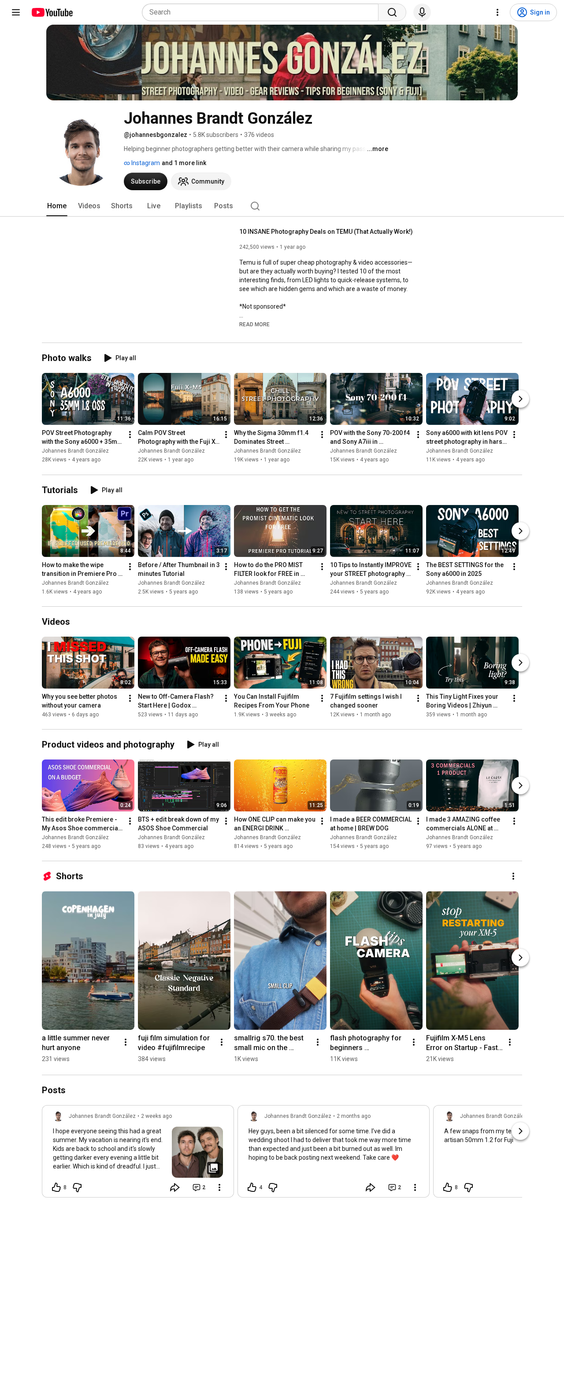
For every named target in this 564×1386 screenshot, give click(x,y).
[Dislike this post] (77, 1187)
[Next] (520, 399)
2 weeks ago (156, 1116)
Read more (254, 324)
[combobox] (262, 12)
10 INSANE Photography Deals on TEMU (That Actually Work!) (326, 231)
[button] (254, 324)
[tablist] (282, 206)
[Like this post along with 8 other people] (56, 1187)
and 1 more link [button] (184, 162)
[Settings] (497, 12)
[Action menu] (219, 1187)
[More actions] (130, 435)
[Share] (175, 1187)
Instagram (145, 162)
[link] (138, 1154)
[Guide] (16, 12)
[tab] (56, 206)
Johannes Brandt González (75, 451)
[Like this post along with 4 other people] (252, 1187)
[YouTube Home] (52, 12)
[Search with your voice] (422, 12)
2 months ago (354, 1116)
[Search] (392, 12)
